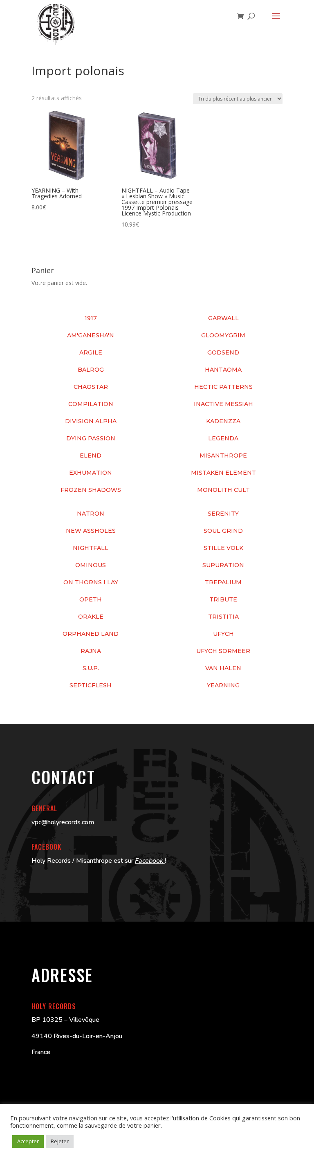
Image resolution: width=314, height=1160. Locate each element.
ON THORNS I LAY (90, 582)
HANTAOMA (223, 369)
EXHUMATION (90, 472)
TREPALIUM (223, 582)
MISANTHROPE (223, 455)
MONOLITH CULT (223, 490)
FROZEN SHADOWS (91, 490)
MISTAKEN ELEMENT (223, 472)
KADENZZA (223, 421)
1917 (91, 318)
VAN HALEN (223, 668)
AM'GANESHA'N (90, 335)
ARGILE (90, 352)
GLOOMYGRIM (223, 335)
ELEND (90, 455)
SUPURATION (223, 565)
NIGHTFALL (90, 548)
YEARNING (223, 685)
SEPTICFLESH (91, 685)
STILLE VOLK (223, 548)
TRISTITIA (223, 616)
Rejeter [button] (60, 1141)
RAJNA (91, 651)
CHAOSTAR (91, 386)
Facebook (150, 860)
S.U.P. (91, 668)
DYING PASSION (90, 438)
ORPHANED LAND (91, 633)
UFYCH (223, 633)
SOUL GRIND (223, 530)
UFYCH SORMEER (223, 651)
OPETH (90, 599)
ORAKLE (90, 616)
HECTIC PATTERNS (223, 386)
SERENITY (223, 513)
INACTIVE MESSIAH (223, 404)
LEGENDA (223, 438)
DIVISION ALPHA (91, 421)
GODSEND (223, 352)
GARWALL (223, 318)
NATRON (90, 513)
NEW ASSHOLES (91, 530)
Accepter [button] (28, 1141)
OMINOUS (90, 565)
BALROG (91, 369)
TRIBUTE (223, 599)
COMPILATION (90, 404)
